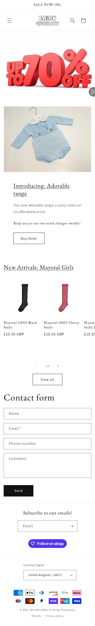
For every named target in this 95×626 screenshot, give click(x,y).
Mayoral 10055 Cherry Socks (62, 324)
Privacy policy (55, 616)
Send (18, 490)
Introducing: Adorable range (41, 189)
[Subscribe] (71, 526)
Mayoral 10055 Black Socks (20, 324)
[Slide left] (36, 366)
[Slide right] (58, 366)
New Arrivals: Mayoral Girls (39, 267)
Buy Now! (29, 238)
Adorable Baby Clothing (45, 609)
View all (48, 379)
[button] (9, 20)
